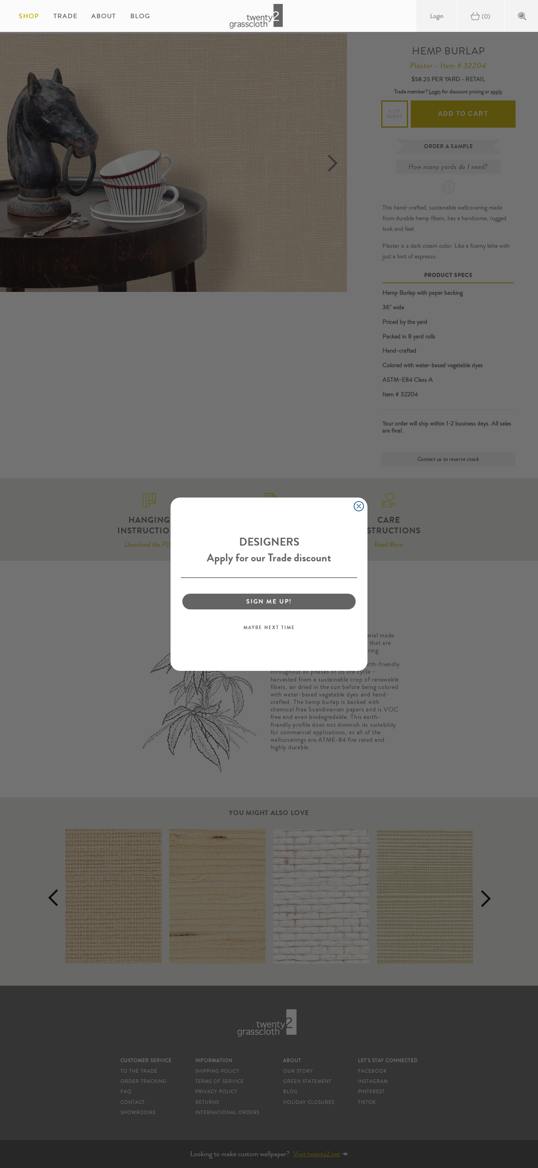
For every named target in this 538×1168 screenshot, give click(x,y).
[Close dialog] (359, 506)
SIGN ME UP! (269, 601)
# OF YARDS (394, 114)
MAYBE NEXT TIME (269, 627)
